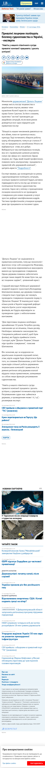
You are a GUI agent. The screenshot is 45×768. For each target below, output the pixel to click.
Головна (5, 27)
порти (6, 437)
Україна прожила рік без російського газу (21, 586)
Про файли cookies (9, 763)
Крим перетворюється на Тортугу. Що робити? (19, 419)
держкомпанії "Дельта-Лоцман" (27, 101)
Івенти (4, 677)
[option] (22, 18)
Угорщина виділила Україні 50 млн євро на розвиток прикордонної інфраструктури (22, 636)
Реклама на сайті (8, 674)
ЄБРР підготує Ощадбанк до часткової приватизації (21, 563)
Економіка (14, 27)
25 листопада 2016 (33, 27)
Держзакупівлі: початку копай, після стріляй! (20, 575)
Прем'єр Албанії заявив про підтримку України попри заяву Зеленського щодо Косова (28, 19)
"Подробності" (24, 168)
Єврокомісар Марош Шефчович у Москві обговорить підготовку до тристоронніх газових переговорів (20, 661)
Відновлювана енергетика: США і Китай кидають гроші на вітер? (22, 600)
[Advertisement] (22, 233)
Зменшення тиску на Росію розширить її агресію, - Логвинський (21, 428)
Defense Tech (7, 8)
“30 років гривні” (23, 8)
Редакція (5, 679)
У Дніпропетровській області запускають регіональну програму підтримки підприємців (22, 612)
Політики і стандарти (10, 682)
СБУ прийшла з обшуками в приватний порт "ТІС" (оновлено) (22, 409)
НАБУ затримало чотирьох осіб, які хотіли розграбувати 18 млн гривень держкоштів (21, 624)
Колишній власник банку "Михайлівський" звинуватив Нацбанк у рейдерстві (21, 552)
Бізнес (22, 27)
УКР (36, 3)
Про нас (5, 672)
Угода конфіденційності (11, 684)
